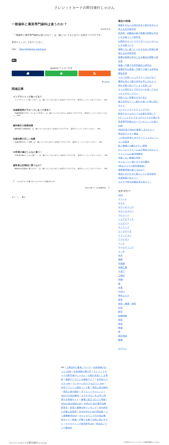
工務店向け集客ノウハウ (78, 367)
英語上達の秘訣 (100, 387)
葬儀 (120, 328)
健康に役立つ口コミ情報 (93, 399)
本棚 (120, 279)
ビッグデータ (125, 231)
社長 (120, 308)
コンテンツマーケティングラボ (133, 109)
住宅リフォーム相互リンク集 (75, 387)
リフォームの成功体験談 (130, 154)
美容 (120, 320)
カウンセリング (126, 207)
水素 (120, 287)
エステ (121, 203)
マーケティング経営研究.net (79, 424)
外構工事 (122, 267)
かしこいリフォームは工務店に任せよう (138, 150)
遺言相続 (122, 336)
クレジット (123, 215)
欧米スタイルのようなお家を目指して (137, 113)
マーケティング (126, 247)
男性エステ (123, 295)
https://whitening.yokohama (32, 49)
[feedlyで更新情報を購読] (61, 73)
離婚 (120, 340)
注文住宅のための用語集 (91, 412)
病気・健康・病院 (127, 303)
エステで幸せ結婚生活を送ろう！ (135, 182)
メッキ (121, 251)
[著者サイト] (28, 73)
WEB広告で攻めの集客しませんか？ (136, 129)
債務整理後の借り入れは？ (131, 170)
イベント (122, 199)
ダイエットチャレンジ (92, 391)
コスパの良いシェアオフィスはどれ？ (137, 77)
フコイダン (123, 239)
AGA (120, 195)
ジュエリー (123, 223)
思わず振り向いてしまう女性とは (135, 85)
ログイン (122, 348)
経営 (120, 311)
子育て (121, 271)
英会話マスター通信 (128, 134)
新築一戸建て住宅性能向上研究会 (135, 65)
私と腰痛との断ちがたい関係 (132, 146)
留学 (120, 299)
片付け (121, 291)
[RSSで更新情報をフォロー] (94, 73)
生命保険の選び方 (82, 371)
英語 (120, 324)
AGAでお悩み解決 (70, 395)
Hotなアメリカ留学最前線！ (132, 166)
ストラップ (123, 227)
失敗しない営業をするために (132, 97)
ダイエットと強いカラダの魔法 (133, 162)
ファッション (125, 235)
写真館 (121, 263)
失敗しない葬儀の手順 (129, 158)
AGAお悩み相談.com (71, 403)
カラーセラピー (126, 211)
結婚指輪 (122, 316)
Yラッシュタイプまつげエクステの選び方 (139, 117)
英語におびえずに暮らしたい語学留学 (137, 174)
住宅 (120, 255)
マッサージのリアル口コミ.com (88, 383)
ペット (121, 243)
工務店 (121, 275)
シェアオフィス (126, 219)
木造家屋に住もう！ (128, 178)
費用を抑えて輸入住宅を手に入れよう (137, 81)
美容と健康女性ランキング (83, 407)
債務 (120, 259)
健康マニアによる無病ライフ (79, 379)
